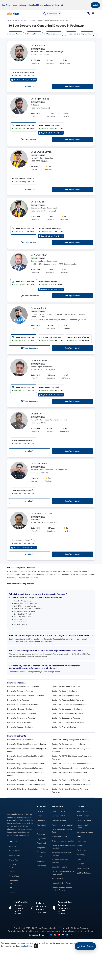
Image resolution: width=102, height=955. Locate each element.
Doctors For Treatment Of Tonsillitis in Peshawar (71, 780)
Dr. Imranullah (38, 201)
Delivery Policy (14, 855)
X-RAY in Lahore (83, 816)
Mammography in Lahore (84, 826)
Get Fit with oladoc (84, 868)
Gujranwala (41, 839)
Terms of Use (14, 876)
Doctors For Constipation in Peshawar (67, 709)
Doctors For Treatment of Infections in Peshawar (26, 780)
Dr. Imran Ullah (38, 45)
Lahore (40, 816)
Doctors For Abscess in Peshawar (20, 709)
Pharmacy (81, 855)
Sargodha (41, 848)
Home (9, 21)
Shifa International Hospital (63, 841)
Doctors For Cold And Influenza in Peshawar (69, 704)
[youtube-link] (59, 935)
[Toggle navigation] (93, 13)
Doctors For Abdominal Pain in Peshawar (68, 722)
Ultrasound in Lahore (85, 832)
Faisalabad (41, 843)
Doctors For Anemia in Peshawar (65, 727)
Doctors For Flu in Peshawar (18, 700)
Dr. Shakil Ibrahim (39, 360)
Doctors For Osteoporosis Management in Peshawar (73, 768)
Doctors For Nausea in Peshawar (20, 691)
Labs (79, 859)
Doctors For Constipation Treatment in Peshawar (71, 763)
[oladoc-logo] (13, 13)
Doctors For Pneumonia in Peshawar (21, 713)
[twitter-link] (47, 935)
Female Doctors (15, 34)
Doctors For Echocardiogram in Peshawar (68, 744)
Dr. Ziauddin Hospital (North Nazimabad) (63, 872)
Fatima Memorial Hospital (62, 825)
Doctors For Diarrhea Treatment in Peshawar (25, 768)
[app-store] (88, 880)
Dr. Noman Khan (39, 255)
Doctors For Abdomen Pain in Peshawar (68, 700)
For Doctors (81, 850)
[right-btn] (93, 35)
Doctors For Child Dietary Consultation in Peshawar (27, 789)
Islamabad (41, 820)
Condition (33, 21)
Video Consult (31, 139)
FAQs (11, 888)
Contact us (13, 871)
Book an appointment (17, 639)
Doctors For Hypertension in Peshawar (67, 713)
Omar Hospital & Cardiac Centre (62, 830)
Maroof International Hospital (60, 861)
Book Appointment (72, 86)
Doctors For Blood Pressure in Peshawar (23, 686)
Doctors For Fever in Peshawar (19, 722)
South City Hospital (59, 867)
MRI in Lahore (82, 811)
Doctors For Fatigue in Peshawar (20, 727)
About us (12, 846)
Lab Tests (80, 864)
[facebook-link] (51, 935)
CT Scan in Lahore (84, 820)
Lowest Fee (71, 34)
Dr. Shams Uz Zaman (41, 152)
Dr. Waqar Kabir (39, 308)
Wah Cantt (41, 861)
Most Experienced (53, 34)
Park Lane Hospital (59, 878)
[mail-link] (63, 935)
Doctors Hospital (58, 811)
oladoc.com (45, 931)
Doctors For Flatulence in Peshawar (21, 718)
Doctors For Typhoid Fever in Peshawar (23, 704)
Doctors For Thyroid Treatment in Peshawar (69, 772)
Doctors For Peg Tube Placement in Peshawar (25, 763)
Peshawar (24, 21)
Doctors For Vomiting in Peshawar (65, 695)
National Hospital (59, 820)
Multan (40, 829)
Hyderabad (41, 866)
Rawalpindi (41, 825)
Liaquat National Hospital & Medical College (63, 889)
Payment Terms (12, 865)
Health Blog (81, 841)
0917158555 (14, 641)
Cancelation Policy (13, 882)
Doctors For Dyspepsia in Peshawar (66, 718)
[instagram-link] (55, 935)
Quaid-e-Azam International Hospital (63, 847)
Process (12, 892)
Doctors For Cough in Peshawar (64, 691)
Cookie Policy (27, 946)
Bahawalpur (42, 852)
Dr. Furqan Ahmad (40, 98)
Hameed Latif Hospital (61, 816)
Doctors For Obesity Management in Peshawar (71, 739)
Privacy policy (14, 851)
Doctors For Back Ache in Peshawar (66, 686)
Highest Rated (87, 34)
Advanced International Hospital (61, 854)
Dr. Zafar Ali (36, 413)
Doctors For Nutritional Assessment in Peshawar (71, 784)
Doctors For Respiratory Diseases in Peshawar (25, 695)
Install (95, 5)
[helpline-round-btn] (88, 13)
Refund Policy (14, 860)
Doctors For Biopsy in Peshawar (20, 739)
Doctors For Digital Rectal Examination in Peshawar (27, 744)
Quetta (40, 857)
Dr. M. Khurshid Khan (41, 513)
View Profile (29, 86)
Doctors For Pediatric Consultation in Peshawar (26, 784)
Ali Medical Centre (59, 837)
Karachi (40, 811)
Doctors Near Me (34, 34)
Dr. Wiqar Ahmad (39, 463)
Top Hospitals (57, 807)
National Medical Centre (61, 883)
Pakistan (16, 21)
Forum (79, 846)
